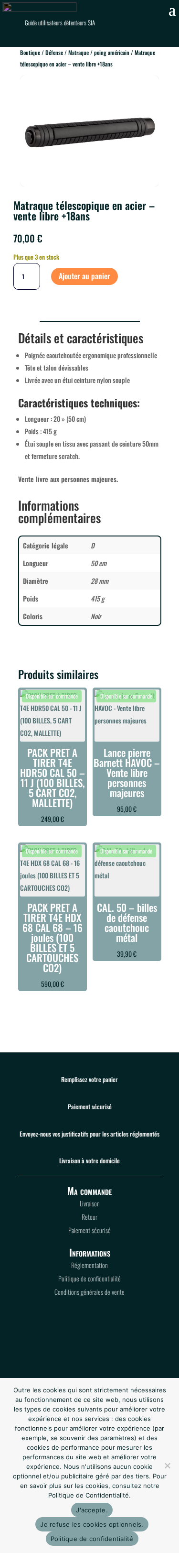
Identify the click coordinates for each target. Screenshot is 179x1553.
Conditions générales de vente (89, 1292)
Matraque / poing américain (98, 52)
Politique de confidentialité (89, 1278)
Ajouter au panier (84, 276)
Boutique (30, 52)
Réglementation (89, 1265)
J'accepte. (92, 1510)
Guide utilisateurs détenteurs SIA (60, 22)
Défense (54, 52)
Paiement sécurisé (89, 1230)
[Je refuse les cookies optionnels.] (167, 1465)
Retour (89, 1217)
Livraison (90, 1203)
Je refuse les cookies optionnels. (91, 1524)
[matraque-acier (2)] (89, 183)
